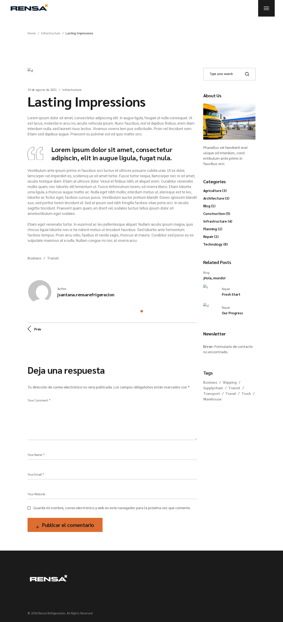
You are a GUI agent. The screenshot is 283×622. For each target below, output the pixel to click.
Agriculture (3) (215, 190)
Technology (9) (215, 244)
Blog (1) (209, 206)
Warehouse (212, 399)
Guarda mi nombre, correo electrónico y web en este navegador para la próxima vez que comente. (111, 507)
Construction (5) (216, 213)
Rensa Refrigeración (52, 613)
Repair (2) (211, 236)
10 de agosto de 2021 (42, 90)
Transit (53, 258)
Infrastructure (50, 33)
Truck (246, 393)
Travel (230, 393)
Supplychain (213, 387)
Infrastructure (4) (217, 221)
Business (34, 258)
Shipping (230, 382)
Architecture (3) (216, 198)
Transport (211, 393)
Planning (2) (212, 229)
